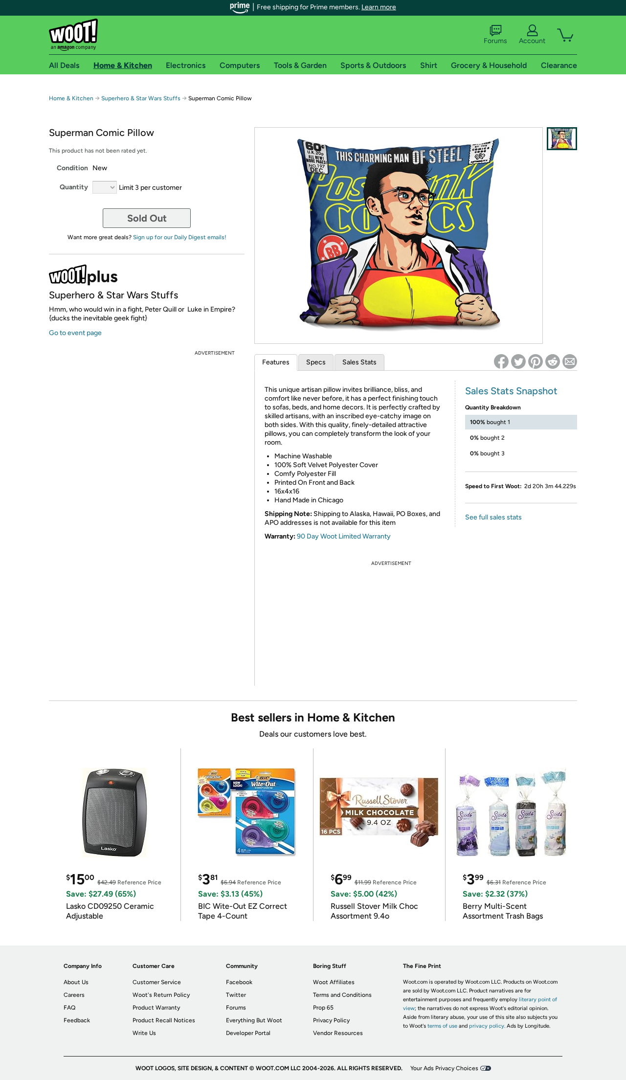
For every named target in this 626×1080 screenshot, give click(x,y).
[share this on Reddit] (552, 361)
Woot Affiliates (334, 982)
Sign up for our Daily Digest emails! (179, 237)
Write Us (144, 1033)
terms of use (442, 1026)
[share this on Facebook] (501, 361)
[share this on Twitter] (518, 361)
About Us (76, 982)
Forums (495, 41)
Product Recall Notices (164, 1020)
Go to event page (75, 333)
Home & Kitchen (71, 98)
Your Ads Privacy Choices (444, 1068)
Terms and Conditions (342, 994)
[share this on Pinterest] (535, 361)
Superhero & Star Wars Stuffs (140, 98)
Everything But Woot (254, 1020)
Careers (74, 994)
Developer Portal (248, 1033)
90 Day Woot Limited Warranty (344, 536)
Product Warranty (156, 1007)
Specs (316, 362)
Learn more (378, 7)
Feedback (77, 1020)
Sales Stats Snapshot (511, 391)
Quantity (74, 187)
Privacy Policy (331, 1020)
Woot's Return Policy (161, 994)
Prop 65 (323, 1007)
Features (276, 362)
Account (532, 41)
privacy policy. (487, 1026)
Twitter (236, 994)
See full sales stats (493, 517)
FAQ (69, 1007)
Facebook (239, 982)
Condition (72, 168)
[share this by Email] (569, 361)
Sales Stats (359, 362)
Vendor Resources (338, 1033)
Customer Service (157, 982)
